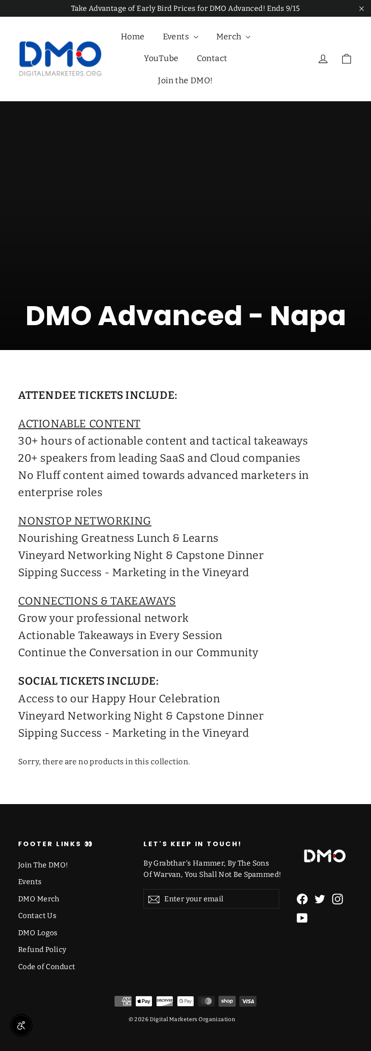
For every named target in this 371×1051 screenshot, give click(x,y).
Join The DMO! (43, 865)
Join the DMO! (185, 80)
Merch (230, 37)
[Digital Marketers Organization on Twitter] (319, 899)
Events (177, 37)
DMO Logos (38, 932)
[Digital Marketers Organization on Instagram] (337, 899)
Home (133, 37)
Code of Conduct (46, 966)
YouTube (161, 58)
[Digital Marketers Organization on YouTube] (302, 918)
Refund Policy (42, 949)
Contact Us (37, 915)
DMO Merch (39, 899)
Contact (212, 58)
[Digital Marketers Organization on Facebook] (302, 899)
